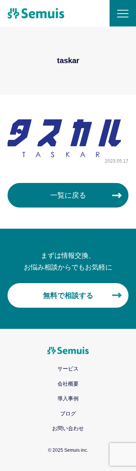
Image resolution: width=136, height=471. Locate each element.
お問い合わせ (68, 428)
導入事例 (68, 398)
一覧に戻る (68, 195)
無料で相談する (68, 295)
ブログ (68, 414)
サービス (68, 369)
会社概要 (68, 384)
